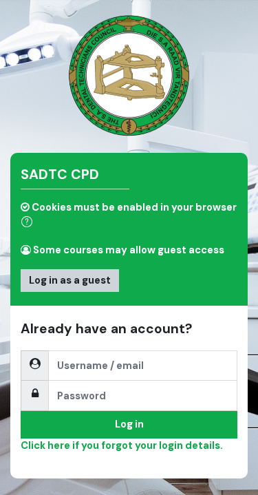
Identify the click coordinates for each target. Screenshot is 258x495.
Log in (129, 424)
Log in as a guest (70, 280)
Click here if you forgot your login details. (122, 445)
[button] (30, 223)
